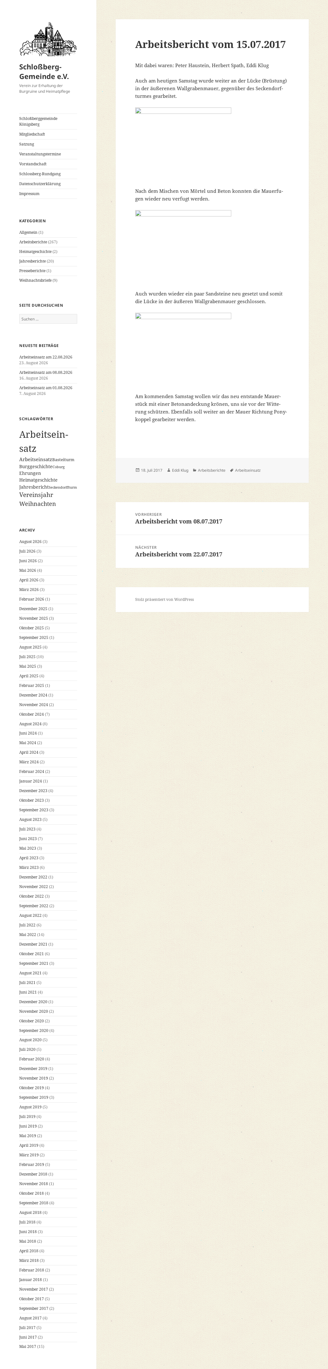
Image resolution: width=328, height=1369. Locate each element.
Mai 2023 (27, 848)
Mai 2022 (27, 934)
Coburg (59, 467)
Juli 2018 (27, 1222)
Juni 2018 (28, 1231)
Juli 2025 (27, 656)
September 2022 (33, 906)
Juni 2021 (28, 992)
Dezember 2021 (33, 944)
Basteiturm (63, 459)
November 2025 (33, 618)
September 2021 (33, 963)
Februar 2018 (31, 1270)
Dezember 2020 (33, 1001)
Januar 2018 (30, 1279)
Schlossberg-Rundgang (40, 174)
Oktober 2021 (31, 953)
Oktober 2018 (31, 1193)
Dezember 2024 (33, 695)
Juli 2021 (27, 982)
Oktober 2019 (31, 1087)
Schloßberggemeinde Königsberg (38, 121)
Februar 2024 (31, 771)
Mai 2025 (27, 666)
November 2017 (33, 1289)
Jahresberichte (32, 261)
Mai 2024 (27, 742)
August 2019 (30, 1107)
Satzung (26, 144)
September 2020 (33, 1030)
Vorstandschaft (32, 164)
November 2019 (33, 1078)
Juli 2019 (27, 1116)
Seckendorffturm (63, 487)
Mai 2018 (27, 1241)
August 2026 (30, 541)
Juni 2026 (28, 560)
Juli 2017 (27, 1327)
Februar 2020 (31, 1059)
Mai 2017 (27, 1346)
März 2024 (29, 762)
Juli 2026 (27, 551)
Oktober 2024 (31, 714)
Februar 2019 (31, 1164)
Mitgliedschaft (32, 134)
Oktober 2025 (31, 628)
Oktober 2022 (31, 896)
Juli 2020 (27, 1049)
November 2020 (33, 1011)
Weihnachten (37, 503)
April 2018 (28, 1251)
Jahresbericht (34, 487)
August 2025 (30, 647)
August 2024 (30, 724)
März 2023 (29, 867)
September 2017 (33, 1308)
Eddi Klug (180, 470)
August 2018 (30, 1212)
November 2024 (33, 704)
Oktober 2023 (31, 800)
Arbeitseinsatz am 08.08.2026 (45, 372)
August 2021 (30, 973)
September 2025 (33, 637)
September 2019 (33, 1097)
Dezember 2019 (33, 1068)
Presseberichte (32, 270)
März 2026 (29, 589)
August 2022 (30, 915)
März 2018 (29, 1260)
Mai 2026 (27, 570)
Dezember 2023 (33, 790)
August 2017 (30, 1318)
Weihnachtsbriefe (35, 280)
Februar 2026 (31, 599)
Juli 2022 (27, 925)
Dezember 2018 (33, 1174)
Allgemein (28, 232)
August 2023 (30, 819)
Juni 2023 (28, 838)
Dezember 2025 (33, 608)
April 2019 (28, 1145)
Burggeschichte (36, 466)
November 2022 (33, 886)
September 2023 (33, 810)
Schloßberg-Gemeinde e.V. (44, 71)
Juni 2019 (28, 1126)
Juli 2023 (27, 829)
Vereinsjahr (36, 495)
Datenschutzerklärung (40, 183)
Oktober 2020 (31, 1021)
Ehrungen (30, 473)
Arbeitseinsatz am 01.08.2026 (45, 387)
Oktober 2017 (31, 1299)
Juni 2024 (28, 733)
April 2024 (28, 752)
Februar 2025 (31, 685)
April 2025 (28, 676)
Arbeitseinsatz (35, 459)
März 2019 (29, 1155)
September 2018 (33, 1203)
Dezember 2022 (33, 877)
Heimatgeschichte (35, 251)
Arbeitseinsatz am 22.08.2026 (45, 357)
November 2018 (33, 1183)
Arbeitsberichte (33, 242)
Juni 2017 (28, 1337)
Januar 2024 (30, 781)
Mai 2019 (27, 1135)
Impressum (29, 193)
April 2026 (28, 580)
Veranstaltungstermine (40, 154)
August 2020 (30, 1039)
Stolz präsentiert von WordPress (164, 599)
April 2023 (28, 858)
